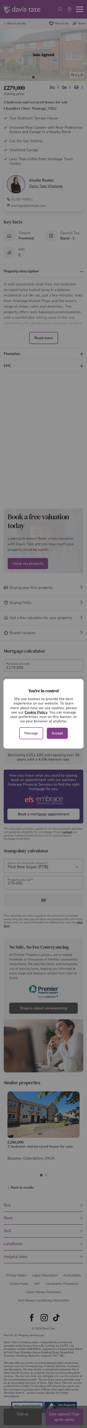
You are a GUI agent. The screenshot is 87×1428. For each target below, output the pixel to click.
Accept (57, 733)
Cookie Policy (36, 712)
